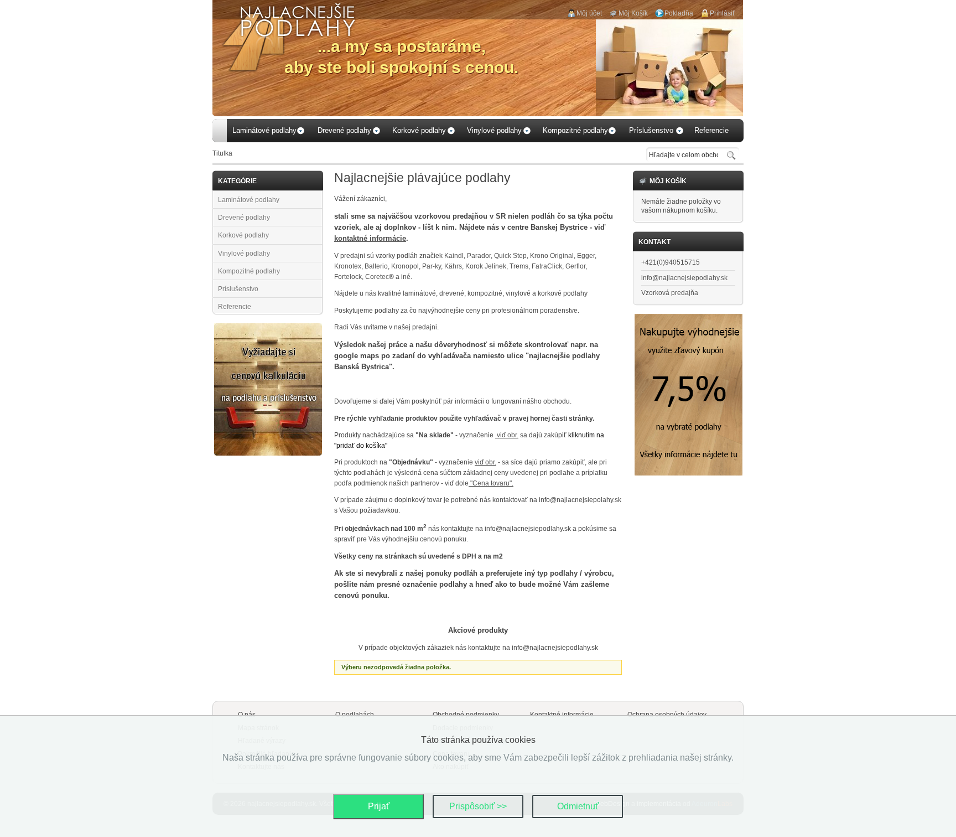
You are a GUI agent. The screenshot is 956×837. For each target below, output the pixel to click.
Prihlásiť (722, 13)
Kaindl (454, 256)
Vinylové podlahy (244, 253)
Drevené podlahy (244, 217)
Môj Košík (633, 13)
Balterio (376, 266)
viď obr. (506, 435)
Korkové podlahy (243, 235)
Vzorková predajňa (669, 293)
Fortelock (348, 277)
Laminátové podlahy (248, 200)
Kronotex (347, 266)
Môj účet (589, 13)
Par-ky (431, 266)
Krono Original (552, 256)
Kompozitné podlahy (249, 271)
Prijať (378, 806)
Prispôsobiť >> (478, 806)
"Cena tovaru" (491, 483)
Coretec (379, 277)
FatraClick (547, 266)
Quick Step (510, 256)
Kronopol (405, 266)
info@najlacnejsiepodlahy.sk (684, 278)
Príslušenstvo (238, 289)
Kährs (453, 266)
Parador (479, 256)
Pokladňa (678, 13)
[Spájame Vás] (268, 328)
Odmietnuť (578, 806)
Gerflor (575, 266)
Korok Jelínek (485, 266)
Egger (586, 256)
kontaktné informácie (370, 238)
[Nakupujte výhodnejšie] (688, 318)
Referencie (234, 307)
